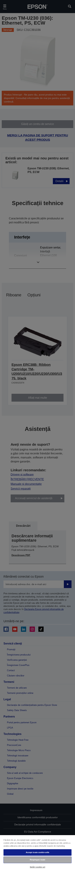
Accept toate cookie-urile (37, 852)
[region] (37, 853)
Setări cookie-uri (37, 867)
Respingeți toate (37, 860)
